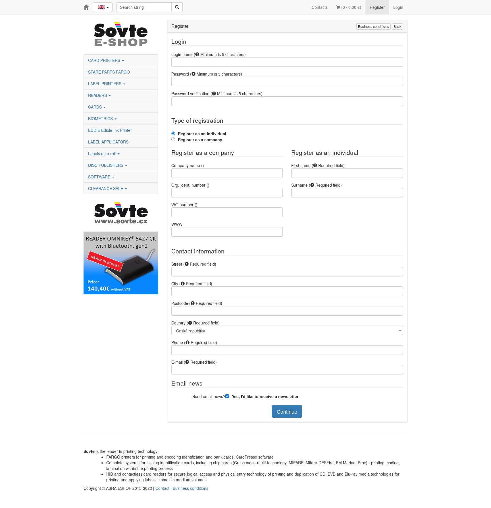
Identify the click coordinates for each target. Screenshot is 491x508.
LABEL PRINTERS (105, 83)
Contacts (320, 7)
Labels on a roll (102, 153)
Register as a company (200, 139)
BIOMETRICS (101, 118)
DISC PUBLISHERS (106, 165)
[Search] (177, 7)
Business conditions (373, 26)
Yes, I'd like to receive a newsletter (265, 396)
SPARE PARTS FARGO (109, 72)
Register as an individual (202, 133)
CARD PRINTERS (104, 60)
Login (398, 7)
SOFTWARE (99, 177)
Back (397, 26)
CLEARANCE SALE (106, 188)
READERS (98, 95)
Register (377, 7)
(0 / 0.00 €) (350, 7)
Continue (287, 411)
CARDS (95, 107)
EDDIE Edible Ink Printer (110, 130)
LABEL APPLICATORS (108, 142)
